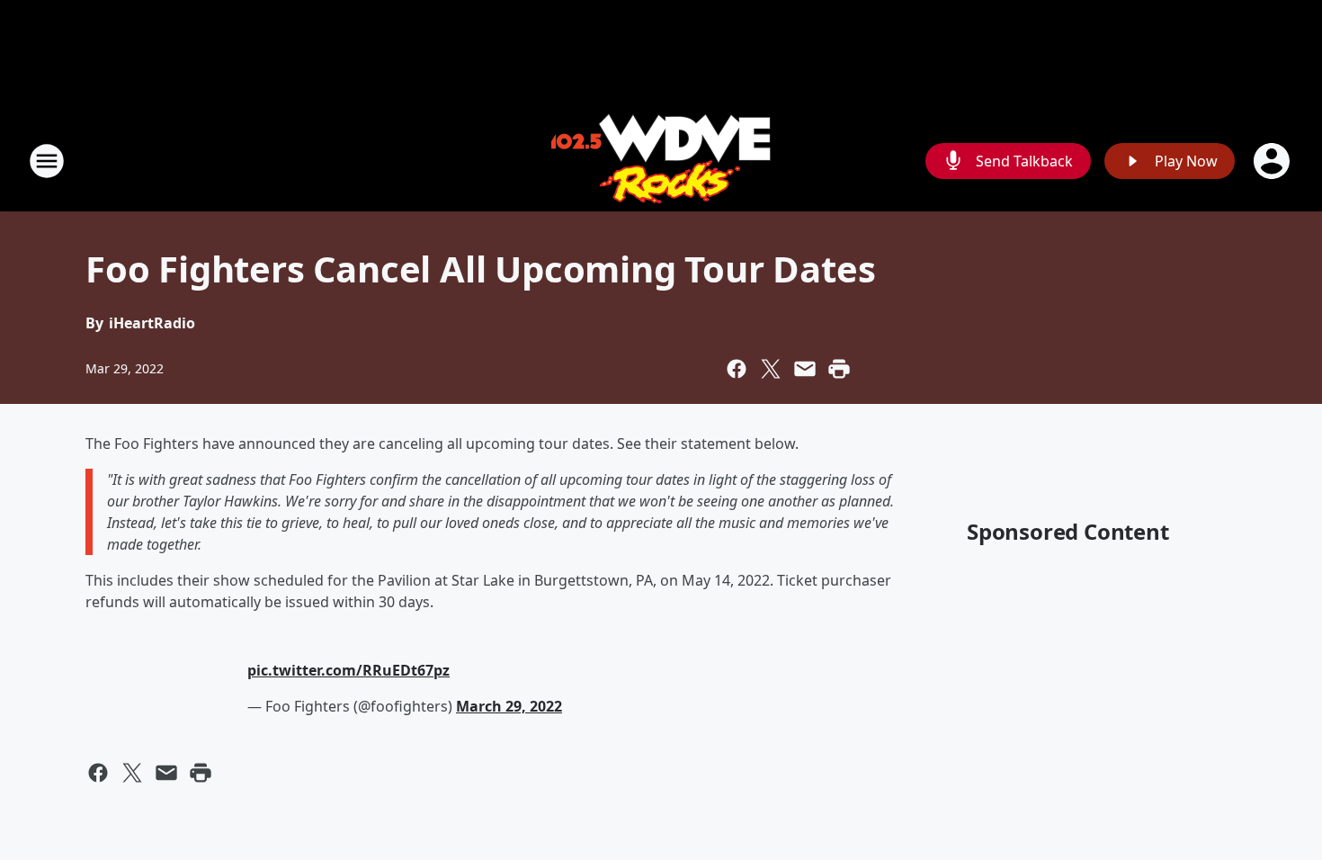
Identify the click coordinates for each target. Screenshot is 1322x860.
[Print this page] (839, 368)
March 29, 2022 (509, 706)
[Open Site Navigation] (47, 161)
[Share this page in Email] (804, 368)
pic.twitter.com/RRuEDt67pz (348, 670)
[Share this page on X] (770, 368)
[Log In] (1273, 161)
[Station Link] (661, 160)
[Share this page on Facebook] (736, 368)
